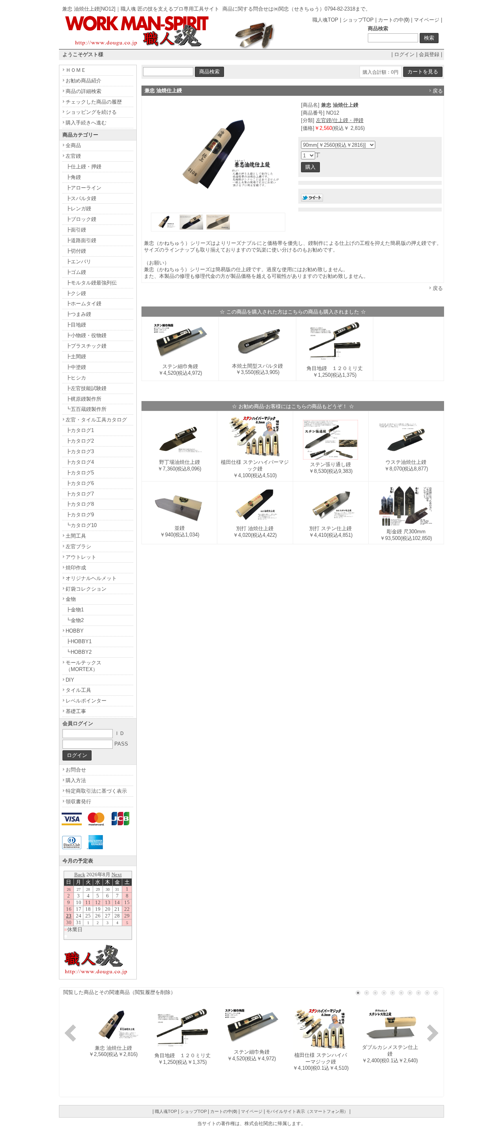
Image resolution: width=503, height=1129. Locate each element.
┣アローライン (83, 188)
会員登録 (429, 54)
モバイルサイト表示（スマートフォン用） (307, 1111)
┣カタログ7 (80, 494)
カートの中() (393, 20)
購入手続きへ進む (86, 123)
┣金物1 (75, 610)
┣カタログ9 (80, 515)
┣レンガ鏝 (78, 209)
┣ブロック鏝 (81, 219)
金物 (71, 599)
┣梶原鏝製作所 (83, 399)
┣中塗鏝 (76, 367)
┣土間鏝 (76, 356)
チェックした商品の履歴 (94, 102)
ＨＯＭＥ (76, 70)
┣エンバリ (78, 261)
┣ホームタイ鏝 (83, 303)
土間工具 (76, 536)
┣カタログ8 (80, 504)
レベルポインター (86, 701)
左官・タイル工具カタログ (96, 420)
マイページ (426, 20)
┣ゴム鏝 (76, 272)
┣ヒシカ (76, 378)
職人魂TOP (325, 20)
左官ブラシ (78, 546)
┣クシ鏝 (76, 293)
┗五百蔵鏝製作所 (86, 409)
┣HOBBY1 (79, 641)
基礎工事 (76, 711)
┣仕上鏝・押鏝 (83, 167)
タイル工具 (78, 690)
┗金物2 (75, 620)
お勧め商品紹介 (83, 81)
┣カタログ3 (80, 451)
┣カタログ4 (80, 462)
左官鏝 (73, 156)
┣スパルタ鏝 (81, 198)
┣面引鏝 (76, 230)
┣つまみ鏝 (78, 314)
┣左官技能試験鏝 (86, 388)
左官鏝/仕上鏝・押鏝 (339, 120)
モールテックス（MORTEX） (83, 666)
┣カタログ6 (80, 483)
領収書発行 (78, 801)
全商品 (73, 145)
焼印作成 (76, 568)
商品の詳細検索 (83, 91)
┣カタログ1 (80, 430)
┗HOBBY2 (79, 652)
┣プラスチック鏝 (86, 346)
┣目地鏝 (76, 325)
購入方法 (76, 780)
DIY (70, 680)
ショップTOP (358, 20)
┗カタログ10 (81, 525)
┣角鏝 (73, 177)
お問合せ (76, 770)
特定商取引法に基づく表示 (96, 791)
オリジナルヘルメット (91, 578)
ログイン (404, 54)
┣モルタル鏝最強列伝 (91, 283)
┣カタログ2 (80, 441)
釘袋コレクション (86, 589)
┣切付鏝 (76, 251)
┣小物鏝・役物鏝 (86, 335)
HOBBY (75, 631)
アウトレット (81, 557)
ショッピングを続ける (91, 112)
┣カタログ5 (80, 473)
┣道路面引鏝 (81, 240)
